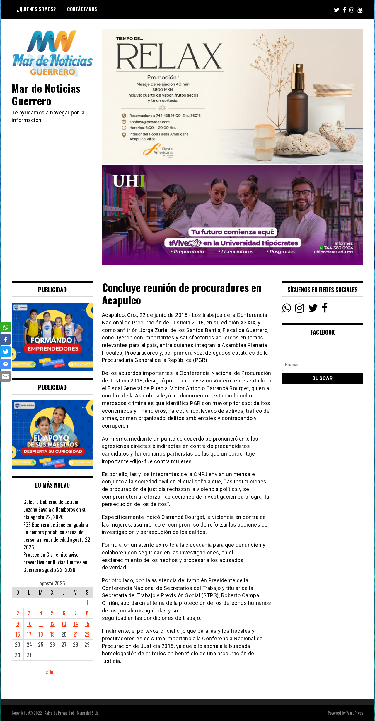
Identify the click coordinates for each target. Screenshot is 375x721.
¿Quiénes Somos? (36, 9)
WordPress (354, 713)
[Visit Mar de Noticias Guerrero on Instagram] (299, 309)
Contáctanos (82, 9)
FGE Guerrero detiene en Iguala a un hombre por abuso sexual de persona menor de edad (55, 532)
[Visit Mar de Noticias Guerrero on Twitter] (313, 309)
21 (75, 634)
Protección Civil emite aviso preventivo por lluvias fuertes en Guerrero (55, 562)
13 (64, 623)
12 (52, 623)
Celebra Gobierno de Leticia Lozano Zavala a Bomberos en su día (54, 509)
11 (41, 623)
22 (87, 634)
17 (29, 634)
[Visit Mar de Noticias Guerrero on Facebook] (325, 309)
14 (75, 623)
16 (17, 634)
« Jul (49, 672)
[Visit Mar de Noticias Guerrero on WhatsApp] (286, 309)
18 (40, 634)
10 (29, 623)
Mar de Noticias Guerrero (46, 94)
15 (87, 623)
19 (52, 634)
